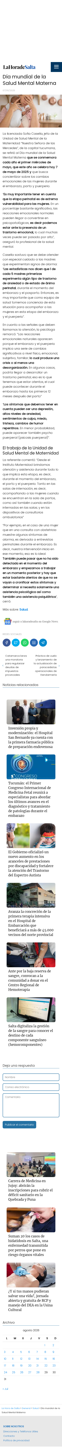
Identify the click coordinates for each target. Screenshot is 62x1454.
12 (21, 1359)
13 (29, 1359)
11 (12, 1359)
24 (5, 1372)
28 (38, 1372)
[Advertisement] (31, 31)
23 (54, 1365)
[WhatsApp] (25, 643)
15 (45, 1359)
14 (37, 1359)
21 (37, 1365)
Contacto (9, 1436)
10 (5, 1359)
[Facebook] (7, 643)
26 (21, 1372)
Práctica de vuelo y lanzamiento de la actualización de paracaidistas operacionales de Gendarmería (45, 665)
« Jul (5, 1389)
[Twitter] (16, 643)
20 (29, 1365)
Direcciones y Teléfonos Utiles (20, 1431)
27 (29, 1372)
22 (45, 1365)
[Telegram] (43, 643)
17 (5, 1365)
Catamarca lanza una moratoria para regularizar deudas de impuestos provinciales (16, 665)
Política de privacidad (16, 1440)
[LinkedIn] (34, 643)
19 (21, 1365)
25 (13, 1372)
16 (54, 1359)
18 (13, 1365)
